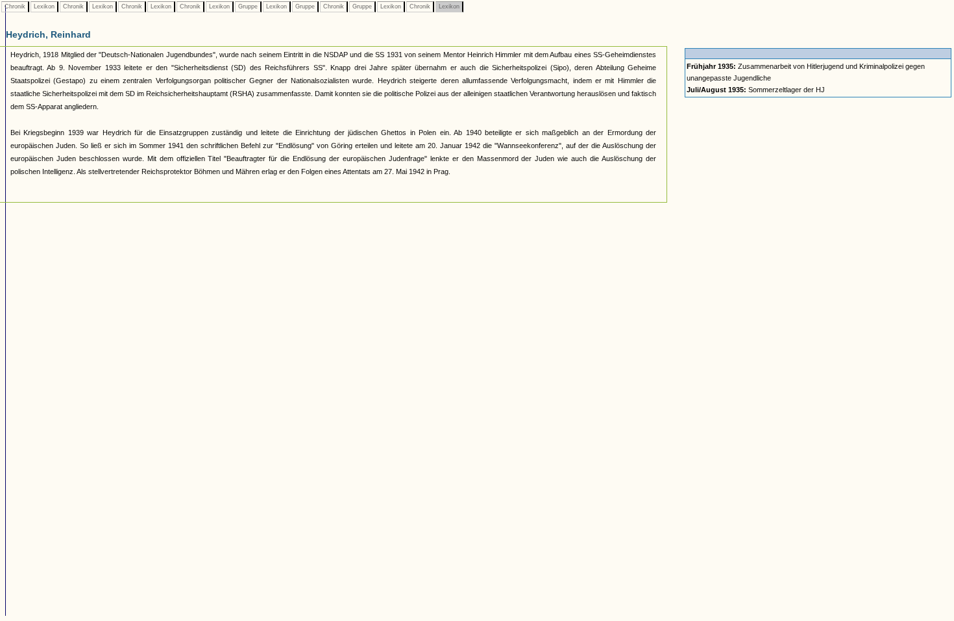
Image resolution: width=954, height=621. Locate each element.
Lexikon (44, 6)
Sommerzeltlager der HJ (756, 90)
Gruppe (248, 6)
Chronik (15, 6)
